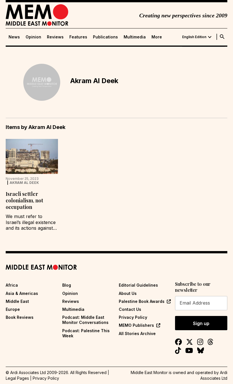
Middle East (17, 301)
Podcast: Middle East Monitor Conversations (85, 320)
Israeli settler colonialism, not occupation (24, 200)
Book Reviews (20, 317)
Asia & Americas (22, 293)
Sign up (201, 323)
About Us (128, 293)
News (14, 37)
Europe (13, 309)
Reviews (55, 37)
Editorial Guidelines (138, 285)
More (156, 37)
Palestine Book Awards (142, 301)
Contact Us (130, 309)
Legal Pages (17, 378)
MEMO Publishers (136, 325)
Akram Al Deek (24, 183)
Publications (105, 37)
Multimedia (135, 37)
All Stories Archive (137, 333)
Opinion (33, 37)
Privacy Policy (133, 317)
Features (78, 37)
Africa (12, 285)
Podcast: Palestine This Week (86, 333)
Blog (66, 285)
